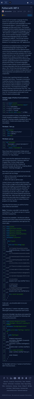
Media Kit (28, 381)
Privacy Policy (18, 381)
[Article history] (14, 11)
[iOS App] (26, 378)
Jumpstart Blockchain (12, 390)
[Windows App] (19, 378)
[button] (31, 2)
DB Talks (30, 386)
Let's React (9, 388)
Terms (23, 381)
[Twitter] (7, 378)
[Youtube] (15, 378)
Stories (19, 386)
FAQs (3, 386)
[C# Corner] (6, 2)
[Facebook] (4, 378)
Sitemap (15, 386)
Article (29, 15)
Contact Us (11, 381)
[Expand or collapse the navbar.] (2, 2)
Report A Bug (28, 383)
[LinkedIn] (11, 378)
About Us (6, 381)
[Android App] (23, 378)
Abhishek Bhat (8, 11)
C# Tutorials (11, 383)
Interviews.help (24, 388)
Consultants (17, 383)
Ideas (22, 383)
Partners (5, 383)
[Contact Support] (30, 378)
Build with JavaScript (22, 390)
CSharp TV (24, 386)
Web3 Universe (16, 388)
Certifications (9, 386)
